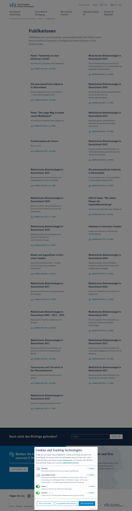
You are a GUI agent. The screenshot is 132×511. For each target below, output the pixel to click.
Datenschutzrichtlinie (70, 463)
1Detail (91, 486)
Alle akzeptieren (87, 504)
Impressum (93, 509)
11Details (90, 475)
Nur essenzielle (45, 504)
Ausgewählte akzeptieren (66, 504)
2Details (91, 468)
